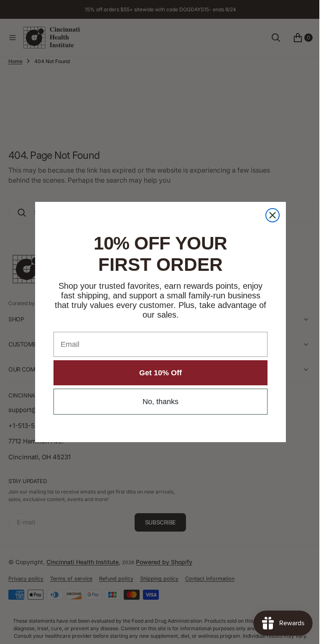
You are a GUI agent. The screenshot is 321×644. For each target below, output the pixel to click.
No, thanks (158, 401)
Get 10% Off (157, 373)
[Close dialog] (269, 215)
